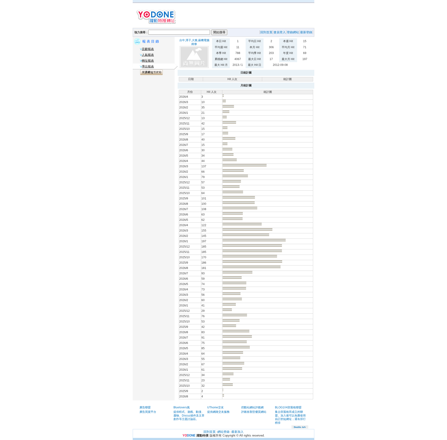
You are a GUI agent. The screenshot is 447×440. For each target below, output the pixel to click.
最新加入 (237, 431)
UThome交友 (215, 407)
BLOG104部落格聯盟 (288, 407)
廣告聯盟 (145, 407)
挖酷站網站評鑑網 (252, 407)
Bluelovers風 (181, 407)
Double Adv (300, 427)
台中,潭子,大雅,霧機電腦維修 (194, 42)
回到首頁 (209, 431)
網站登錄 (223, 431)
